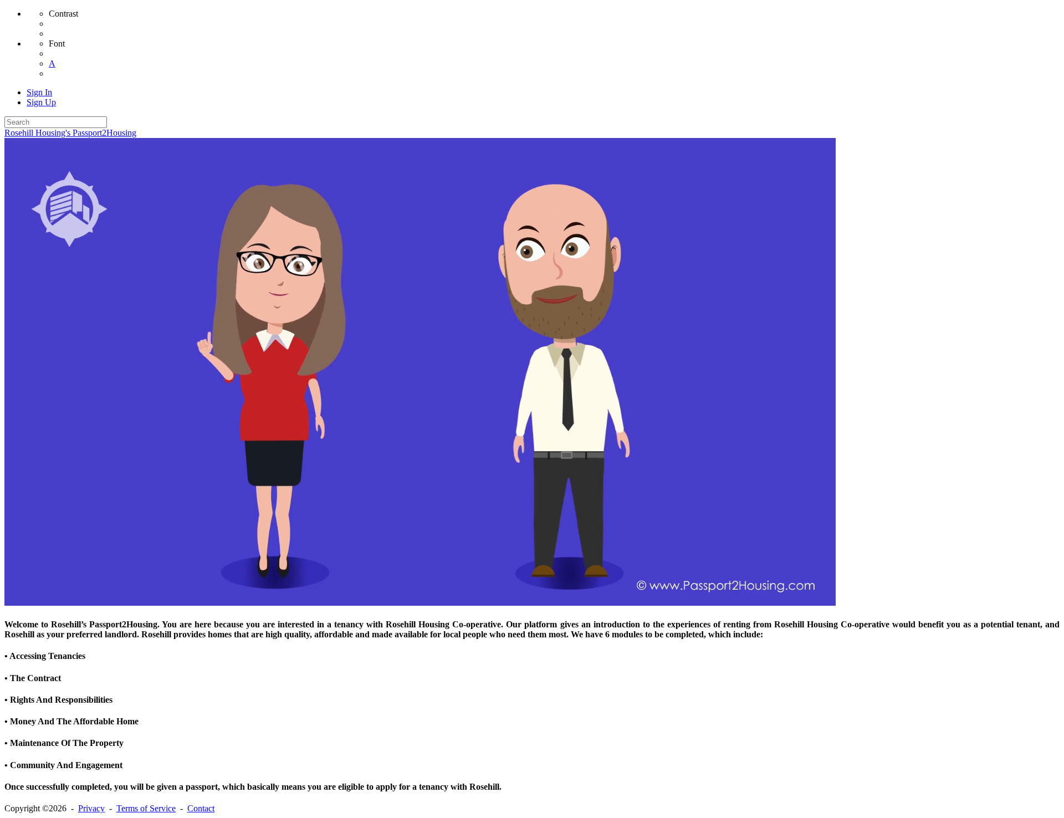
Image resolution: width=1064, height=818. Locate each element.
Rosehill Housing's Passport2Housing (70, 132)
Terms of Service (146, 808)
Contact (200, 808)
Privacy (91, 808)
